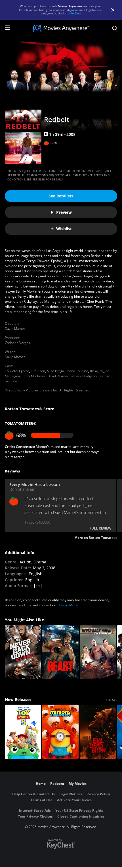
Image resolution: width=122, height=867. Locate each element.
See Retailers (61, 196)
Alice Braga (55, 371)
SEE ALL (111, 700)
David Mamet (15, 328)
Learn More (68, 605)
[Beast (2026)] (60, 652)
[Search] (114, 28)
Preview (64, 212)
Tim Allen (38, 371)
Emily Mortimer (34, 376)
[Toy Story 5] (23, 732)
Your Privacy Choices (35, 816)
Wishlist (64, 228)
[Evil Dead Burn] (98, 732)
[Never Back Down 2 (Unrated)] (98, 652)
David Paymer (58, 376)
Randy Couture (77, 371)
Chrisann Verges (17, 342)
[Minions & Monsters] (60, 732)
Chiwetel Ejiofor (17, 371)
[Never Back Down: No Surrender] (23, 652)
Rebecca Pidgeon (83, 376)
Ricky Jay (96, 371)
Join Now (75, 13)
